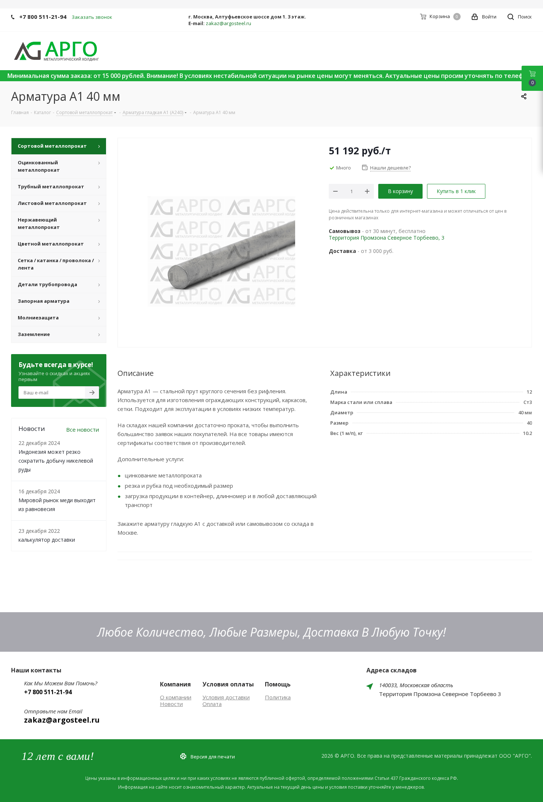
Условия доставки (226, 697)
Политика (278, 697)
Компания (175, 684)
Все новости (82, 429)
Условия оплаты (228, 684)
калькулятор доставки (46, 539)
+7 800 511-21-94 (42, 16)
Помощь (278, 684)
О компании (175, 697)
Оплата (212, 703)
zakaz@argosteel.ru (228, 23)
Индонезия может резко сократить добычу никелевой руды (55, 460)
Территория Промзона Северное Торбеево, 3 (386, 237)
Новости (171, 703)
